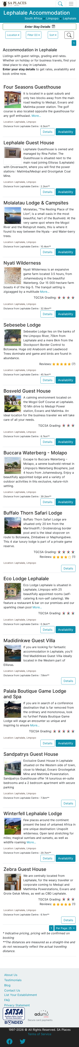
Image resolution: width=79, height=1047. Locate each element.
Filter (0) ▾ (34, 34)
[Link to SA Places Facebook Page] (9, 1042)
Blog (7, 985)
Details (47, 132)
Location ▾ (13, 34)
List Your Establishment (20, 995)
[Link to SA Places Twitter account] (23, 1042)
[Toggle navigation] (71, 3)
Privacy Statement (17, 1005)
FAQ (7, 1000)
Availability (65, 132)
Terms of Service (39, 1034)
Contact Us (12, 990)
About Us (10, 975)
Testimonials (12, 980)
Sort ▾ (52, 34)
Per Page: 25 (64, 928)
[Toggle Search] (60, 4)
